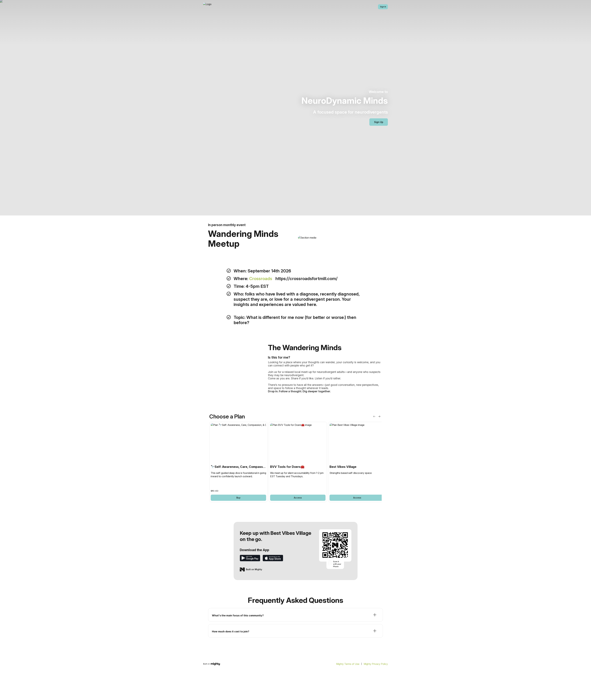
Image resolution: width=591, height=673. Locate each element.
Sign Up (378, 122)
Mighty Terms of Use (347, 663)
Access (298, 497)
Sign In (383, 7)
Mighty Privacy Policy (376, 663)
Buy (238, 497)
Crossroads (261, 278)
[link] (238, 462)
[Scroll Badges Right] (379, 416)
